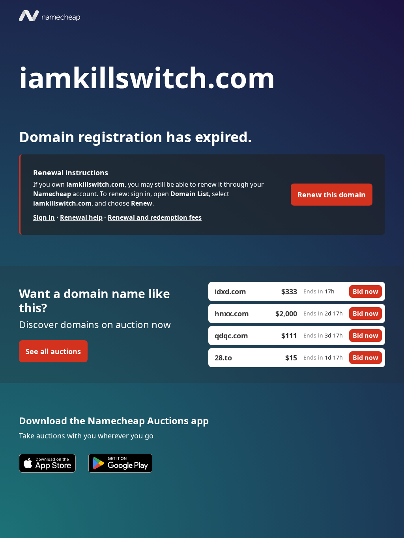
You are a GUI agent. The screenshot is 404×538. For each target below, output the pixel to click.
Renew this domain (331, 194)
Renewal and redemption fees (155, 217)
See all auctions (53, 351)
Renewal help (81, 217)
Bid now (365, 291)
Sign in (44, 217)
